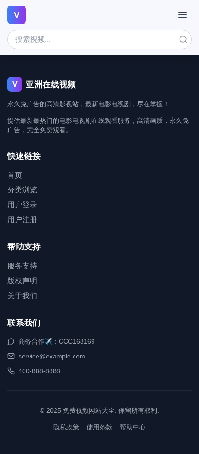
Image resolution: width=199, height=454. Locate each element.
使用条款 (99, 427)
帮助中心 (133, 427)
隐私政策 (66, 427)
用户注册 (22, 220)
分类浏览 (22, 190)
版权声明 (22, 281)
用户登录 (22, 205)
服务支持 (22, 266)
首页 (14, 175)
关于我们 (22, 296)
